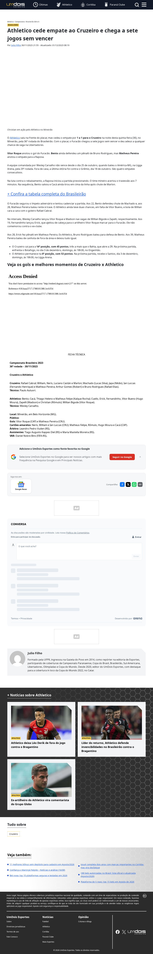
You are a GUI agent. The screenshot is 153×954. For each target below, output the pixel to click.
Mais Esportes (48, 942)
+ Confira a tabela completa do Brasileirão (46, 194)
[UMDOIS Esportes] (136, 932)
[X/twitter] (124, 931)
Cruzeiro (13, 834)
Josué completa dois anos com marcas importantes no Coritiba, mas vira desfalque (112, 866)
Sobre (9, 921)
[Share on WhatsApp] (134, 484)
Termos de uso (13, 931)
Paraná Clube (48, 936)
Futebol (45, 921)
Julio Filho (16, 45)
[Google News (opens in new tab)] (21, 486)
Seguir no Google (122, 456)
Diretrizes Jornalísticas (16, 926)
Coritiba (45, 931)
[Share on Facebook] (122, 484)
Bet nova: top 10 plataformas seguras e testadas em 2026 (38, 875)
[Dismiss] (140, 457)
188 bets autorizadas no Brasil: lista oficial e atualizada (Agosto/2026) (108, 875)
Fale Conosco (12, 936)
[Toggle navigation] (144, 4)
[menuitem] (40, 5)
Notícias (47, 917)
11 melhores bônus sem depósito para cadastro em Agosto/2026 (42, 864)
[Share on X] (128, 484)
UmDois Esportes (18, 917)
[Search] (136, 4)
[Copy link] (140, 484)
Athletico (15, 137)
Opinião (83, 917)
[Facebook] (117, 931)
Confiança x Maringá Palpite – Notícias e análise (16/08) (37, 870)
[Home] (16, 4)
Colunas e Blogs (85, 921)
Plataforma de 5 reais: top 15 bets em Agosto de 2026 (107, 881)
